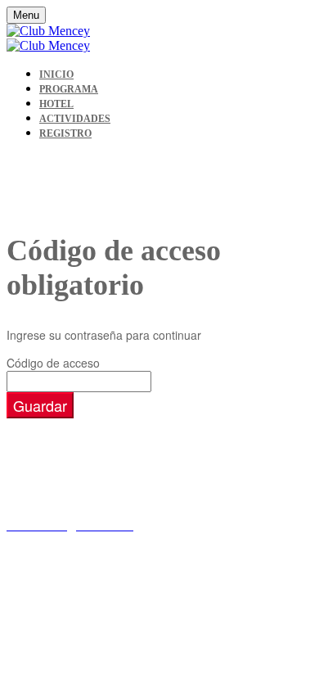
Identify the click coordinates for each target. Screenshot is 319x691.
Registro (65, 133)
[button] (40, 405)
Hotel (56, 104)
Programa (68, 89)
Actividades (74, 118)
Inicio (56, 74)
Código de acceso (53, 363)
